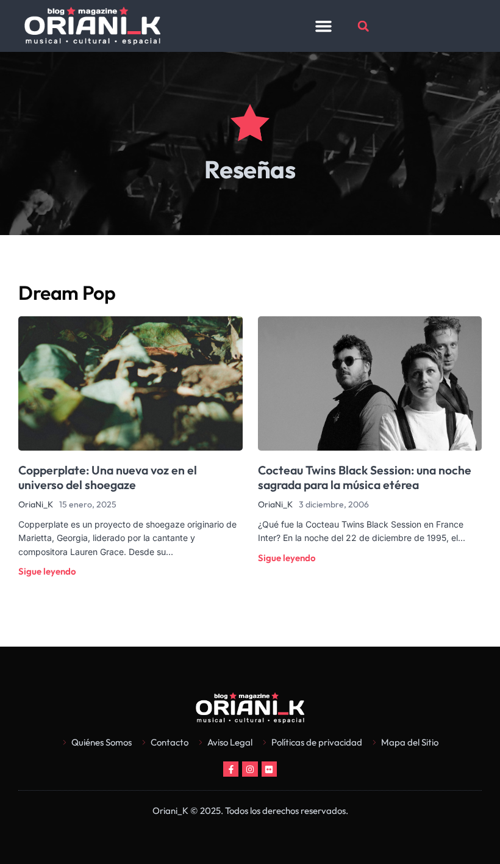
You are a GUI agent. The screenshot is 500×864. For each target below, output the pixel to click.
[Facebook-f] (230, 769)
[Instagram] (249, 769)
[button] (323, 26)
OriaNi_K (35, 504)
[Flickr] (269, 769)
